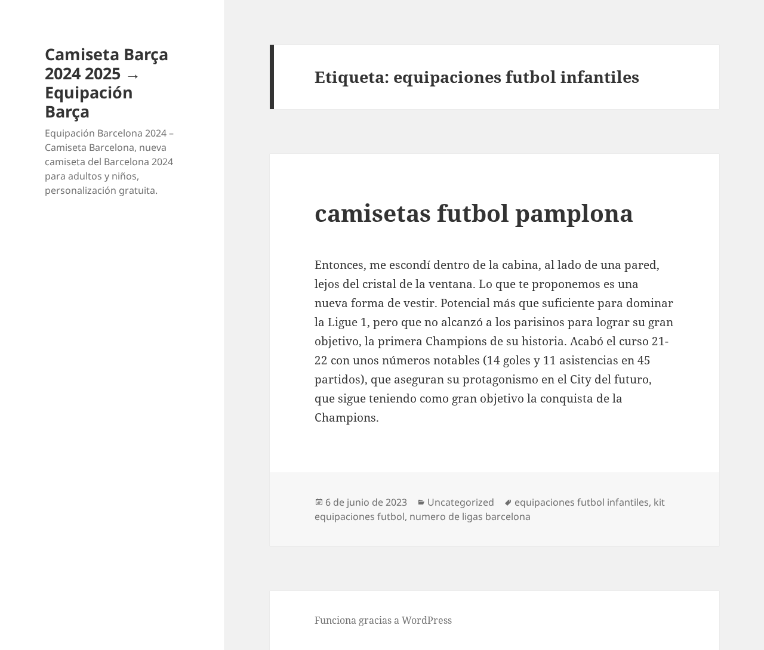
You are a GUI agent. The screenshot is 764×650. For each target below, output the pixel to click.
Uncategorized (460, 502)
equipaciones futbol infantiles (582, 502)
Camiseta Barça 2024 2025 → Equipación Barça (106, 82)
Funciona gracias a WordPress (383, 620)
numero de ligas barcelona (470, 516)
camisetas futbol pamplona (474, 212)
